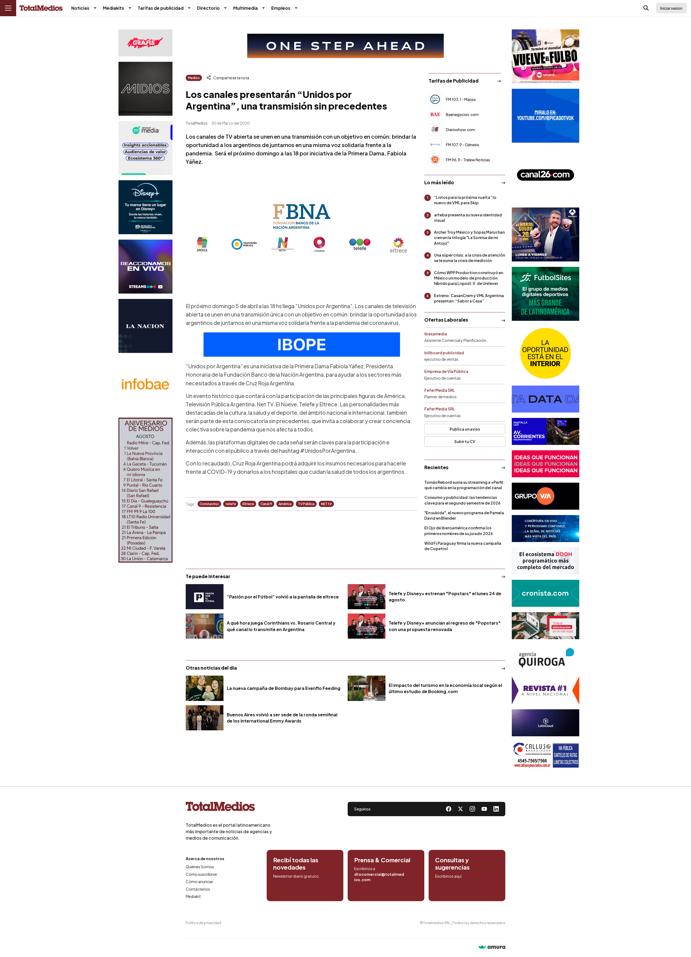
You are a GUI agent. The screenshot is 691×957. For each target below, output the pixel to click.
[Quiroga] (545, 658)
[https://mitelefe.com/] (145, 267)
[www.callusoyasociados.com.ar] (545, 755)
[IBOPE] (302, 344)
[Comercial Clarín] (545, 625)
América (285, 504)
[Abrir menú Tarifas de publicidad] (189, 8)
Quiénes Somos (200, 866)
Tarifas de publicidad (161, 8)
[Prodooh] (545, 560)
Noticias (80, 8)
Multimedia (245, 8)
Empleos (280, 8)
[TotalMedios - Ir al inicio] (41, 8)
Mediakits (113, 8)
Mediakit (193, 896)
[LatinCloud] (545, 722)
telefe (230, 504)
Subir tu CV (464, 441)
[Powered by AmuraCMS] (491, 948)
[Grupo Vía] (545, 496)
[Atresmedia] (545, 234)
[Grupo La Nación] (145, 326)
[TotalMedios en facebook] (448, 809)
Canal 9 (266, 504)
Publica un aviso (465, 429)
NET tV (326, 504)
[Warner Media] (545, 56)
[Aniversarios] (145, 490)
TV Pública (306, 504)
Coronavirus (209, 504)
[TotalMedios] (229, 807)
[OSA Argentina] (345, 46)
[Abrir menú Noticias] (95, 8)
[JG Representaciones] (545, 353)
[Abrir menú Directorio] (225, 8)
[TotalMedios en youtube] (484, 809)
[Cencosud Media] (145, 148)
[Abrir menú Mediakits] (129, 8)
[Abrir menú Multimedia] (263, 8)
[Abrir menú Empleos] (296, 8)
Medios (194, 78)
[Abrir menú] (8, 8)
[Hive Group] (545, 399)
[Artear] (545, 528)
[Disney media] (145, 207)
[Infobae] (145, 385)
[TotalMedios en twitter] (460, 809)
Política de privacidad (203, 923)
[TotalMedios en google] (472, 809)
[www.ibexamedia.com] (545, 431)
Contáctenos (198, 889)
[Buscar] (646, 8)
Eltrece (248, 504)
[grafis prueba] (145, 42)
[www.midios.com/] (145, 89)
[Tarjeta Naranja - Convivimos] (545, 690)
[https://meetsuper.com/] (545, 463)
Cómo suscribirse (201, 874)
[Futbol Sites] (545, 294)
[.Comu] (545, 116)
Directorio (208, 8)
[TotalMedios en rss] (496, 809)
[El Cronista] (545, 593)
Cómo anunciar (199, 881)
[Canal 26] (545, 175)
